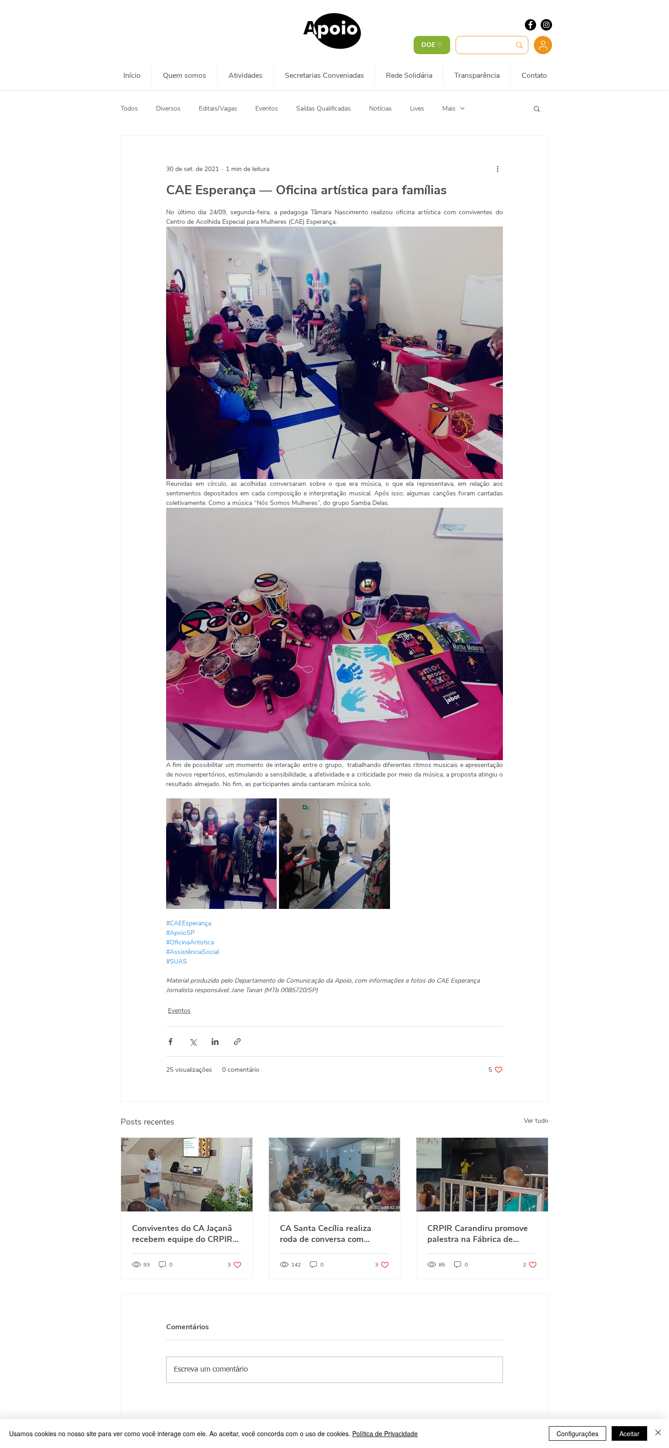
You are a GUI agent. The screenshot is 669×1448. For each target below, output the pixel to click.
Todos (129, 108)
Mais (449, 108)
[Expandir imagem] (221, 853)
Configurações (577, 1433)
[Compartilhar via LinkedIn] (215, 1041)
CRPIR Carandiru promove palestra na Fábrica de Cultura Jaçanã (477, 1234)
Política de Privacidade (385, 1433)
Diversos (168, 108)
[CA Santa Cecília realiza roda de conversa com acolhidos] (334, 1174)
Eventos (266, 108)
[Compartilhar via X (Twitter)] (192, 1041)
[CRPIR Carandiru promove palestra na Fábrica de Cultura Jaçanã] (482, 1174)
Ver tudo (536, 1120)
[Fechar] (658, 1433)
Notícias (380, 108)
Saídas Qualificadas (323, 108)
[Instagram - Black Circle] (546, 24)
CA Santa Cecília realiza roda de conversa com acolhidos (325, 1234)
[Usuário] (543, 45)
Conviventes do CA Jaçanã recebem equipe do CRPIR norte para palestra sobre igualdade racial (182, 1234)
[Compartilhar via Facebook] (170, 1041)
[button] (536, 108)
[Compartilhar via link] (237, 1041)
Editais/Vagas (218, 108)
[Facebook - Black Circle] (530, 24)
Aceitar (629, 1433)
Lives (417, 108)
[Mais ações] (497, 168)
